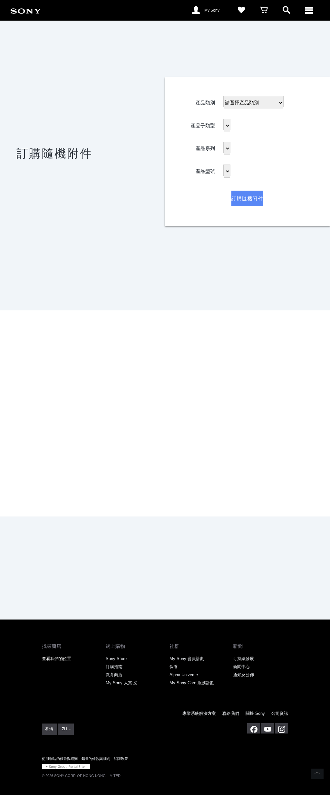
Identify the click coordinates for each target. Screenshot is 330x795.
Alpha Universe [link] (184, 674)
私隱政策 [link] (121, 759)
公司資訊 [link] (279, 713)
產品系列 (205, 146)
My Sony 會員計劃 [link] (187, 658)
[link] (26, 10)
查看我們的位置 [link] (56, 658)
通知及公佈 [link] (243, 674)
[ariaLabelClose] (309, 10)
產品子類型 (203, 123)
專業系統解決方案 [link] (199, 713)
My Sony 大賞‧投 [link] (121, 682)
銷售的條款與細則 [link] (96, 759)
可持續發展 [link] (243, 658)
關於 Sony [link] (255, 713)
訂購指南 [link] (114, 666)
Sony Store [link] (116, 658)
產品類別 (205, 100)
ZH (64, 729)
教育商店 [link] (114, 674)
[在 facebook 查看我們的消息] (253, 728)
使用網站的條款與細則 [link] (60, 759)
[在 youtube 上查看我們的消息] (267, 728)
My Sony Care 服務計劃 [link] (192, 682)
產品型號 (205, 169)
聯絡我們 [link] (230, 713)
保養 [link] (174, 666)
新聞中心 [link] (241, 666)
